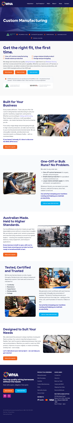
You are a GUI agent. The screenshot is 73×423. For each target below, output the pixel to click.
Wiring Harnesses (41, 375)
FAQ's (48, 3)
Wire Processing (41, 378)
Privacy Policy (11, 412)
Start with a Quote (42, 390)
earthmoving (28, 116)
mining (22, 116)
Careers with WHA (59, 384)
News (60, 3)
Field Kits (39, 381)
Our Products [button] (40, 3)
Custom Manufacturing (43, 384)
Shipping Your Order (60, 387)
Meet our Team (58, 381)
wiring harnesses (30, 62)
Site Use (5, 412)
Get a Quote (8, 72)
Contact (66, 3)
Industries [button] (30, 3)
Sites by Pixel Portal (7, 414)
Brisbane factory (51, 62)
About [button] (54, 3)
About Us (57, 378)
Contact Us (57, 375)
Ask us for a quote (10, 147)
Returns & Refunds (59, 390)
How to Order (21, 72)
